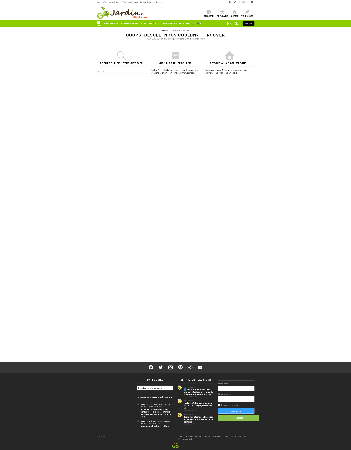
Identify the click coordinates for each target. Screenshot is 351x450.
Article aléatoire (114, 2)
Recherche (143, 72)
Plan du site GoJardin (194, 437)
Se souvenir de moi (229, 405)
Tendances (247, 16)
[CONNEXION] (236, 23)
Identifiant (223, 384)
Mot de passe (224, 394)
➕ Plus (200, 23)
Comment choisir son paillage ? (156, 426)
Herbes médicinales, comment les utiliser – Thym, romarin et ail (198, 405)
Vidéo (124, 2)
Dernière (208, 16)
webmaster (190, 73)
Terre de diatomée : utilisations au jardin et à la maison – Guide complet (198, 419)
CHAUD (234, 16)
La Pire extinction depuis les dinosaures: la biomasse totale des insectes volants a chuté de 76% (156, 413)
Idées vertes (110, 23)
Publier (248, 23)
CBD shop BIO (102, 2)
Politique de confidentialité (236, 437)
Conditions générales (185, 439)
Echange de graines (147, 2)
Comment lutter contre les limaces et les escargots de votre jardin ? (155, 405)
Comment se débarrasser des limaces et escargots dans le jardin (155, 422)
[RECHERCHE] (232, 23)
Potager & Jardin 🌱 (130, 23)
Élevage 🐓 (149, 23)
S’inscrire (238, 418)
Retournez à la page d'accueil (235, 70)
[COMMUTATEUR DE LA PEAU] (227, 23)
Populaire (222, 16)
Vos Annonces (133, 2)
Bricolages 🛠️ (186, 23)
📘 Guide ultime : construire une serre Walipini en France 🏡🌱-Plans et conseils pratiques (198, 392)
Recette (158, 2)
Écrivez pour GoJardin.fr (214, 437)
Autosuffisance (167, 23)
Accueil (180, 437)
